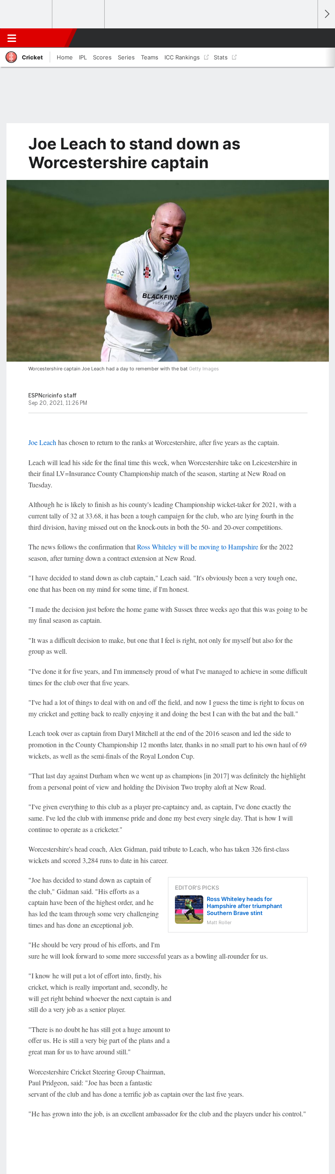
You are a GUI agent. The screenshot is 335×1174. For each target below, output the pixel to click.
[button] (306, 38)
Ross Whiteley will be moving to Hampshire (198, 546)
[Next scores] (326, 14)
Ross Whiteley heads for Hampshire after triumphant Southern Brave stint (244, 905)
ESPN (46, 38)
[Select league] (26, 14)
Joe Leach (43, 442)
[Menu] (12, 38)
